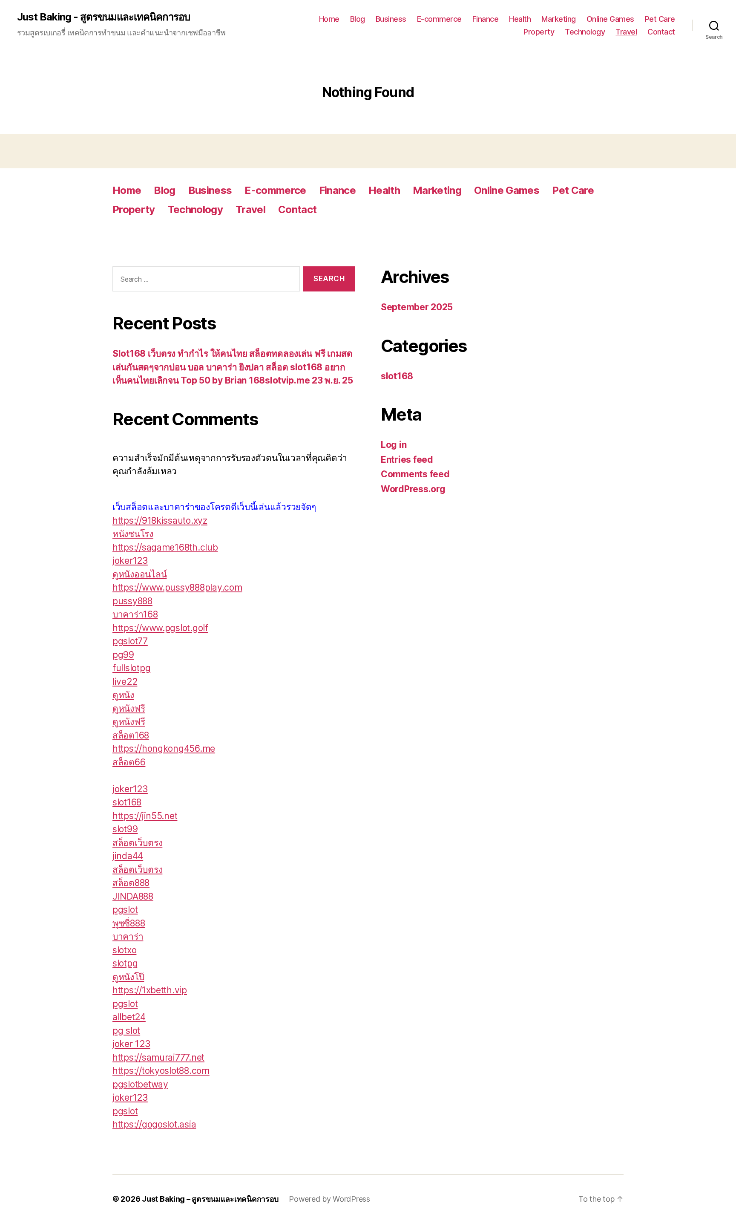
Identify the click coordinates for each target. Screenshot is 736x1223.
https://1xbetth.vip (149, 990)
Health (520, 18)
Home (329, 18)
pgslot (125, 909)
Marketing (558, 18)
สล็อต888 (131, 882)
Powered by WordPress (329, 1198)
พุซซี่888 (128, 923)
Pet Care (660, 18)
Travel (626, 31)
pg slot (126, 1030)
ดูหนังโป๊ (128, 977)
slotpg (125, 963)
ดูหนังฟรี (128, 708)
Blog (357, 18)
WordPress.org (413, 489)
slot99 (125, 829)
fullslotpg (131, 668)
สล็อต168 (130, 735)
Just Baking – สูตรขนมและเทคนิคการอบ (210, 1198)
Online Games (610, 18)
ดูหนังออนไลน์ (139, 574)
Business (391, 18)
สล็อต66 (128, 762)
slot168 (126, 802)
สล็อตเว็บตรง (137, 842)
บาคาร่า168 (135, 614)
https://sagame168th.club (165, 547)
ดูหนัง (123, 694)
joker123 (130, 560)
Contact (661, 31)
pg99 (123, 654)
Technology (585, 31)
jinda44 (127, 856)
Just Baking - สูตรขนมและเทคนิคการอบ (103, 17)
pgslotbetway (140, 1084)
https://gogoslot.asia (154, 1124)
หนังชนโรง (132, 533)
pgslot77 (130, 641)
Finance (485, 18)
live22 (124, 681)
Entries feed (407, 459)
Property (538, 31)
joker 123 (131, 1043)
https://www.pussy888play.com (177, 587)
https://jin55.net (144, 816)
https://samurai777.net (158, 1057)
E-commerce (439, 18)
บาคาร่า (127, 936)
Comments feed (415, 474)
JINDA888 (132, 896)
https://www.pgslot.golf (160, 628)
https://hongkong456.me (163, 748)
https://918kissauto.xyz (159, 520)
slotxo (124, 950)
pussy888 (132, 601)
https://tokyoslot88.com (161, 1070)
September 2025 (417, 307)
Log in (393, 444)
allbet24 (129, 1017)
